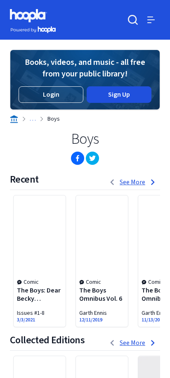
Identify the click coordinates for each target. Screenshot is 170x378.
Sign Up (119, 94)
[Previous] (112, 182)
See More (132, 182)
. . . (33, 119)
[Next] (152, 182)
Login (51, 94)
